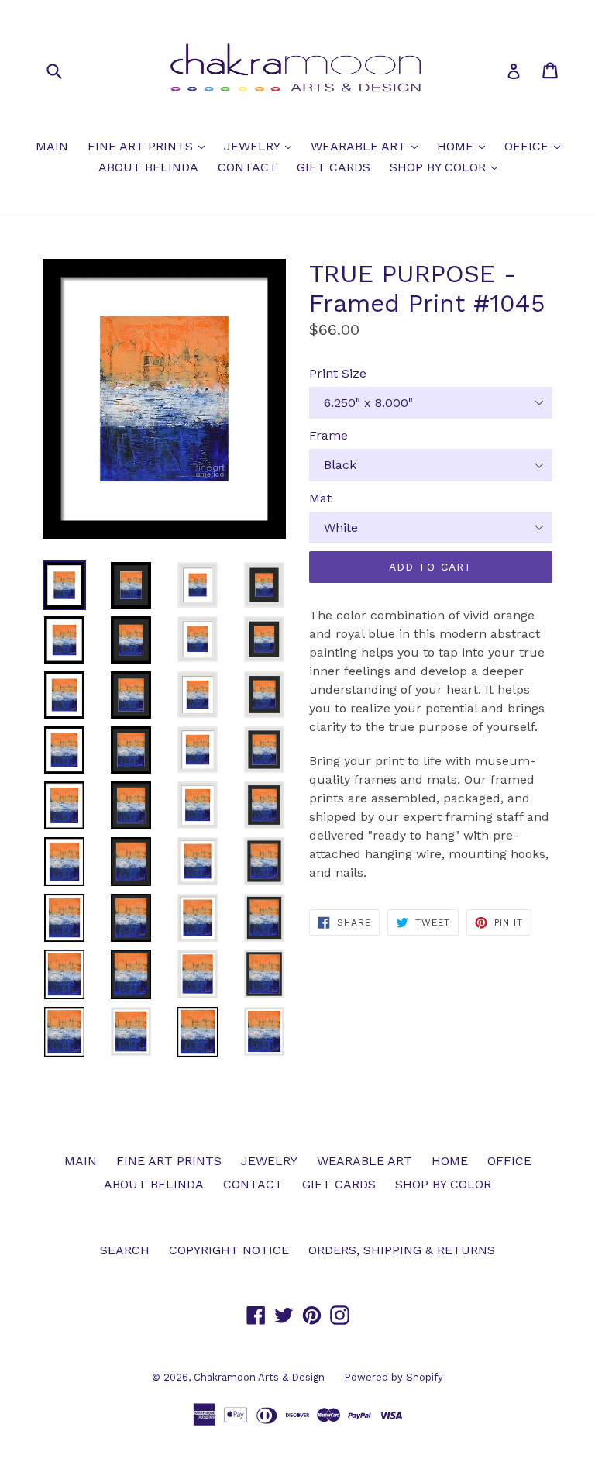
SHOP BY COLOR (447, 166)
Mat (320, 498)
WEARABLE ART (368, 145)
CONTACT (247, 167)
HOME (465, 145)
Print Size (337, 373)
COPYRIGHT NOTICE (229, 1250)
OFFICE (536, 145)
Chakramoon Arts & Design (259, 1377)
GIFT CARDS (333, 167)
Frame (328, 435)
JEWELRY (261, 145)
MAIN (52, 146)
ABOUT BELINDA (148, 167)
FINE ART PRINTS (150, 145)
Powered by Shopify (393, 1377)
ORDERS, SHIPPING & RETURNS (401, 1250)
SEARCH (125, 1250)
